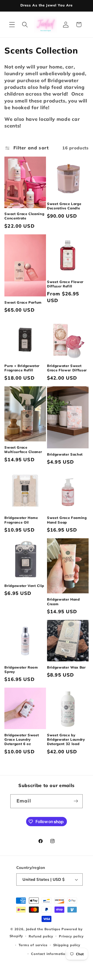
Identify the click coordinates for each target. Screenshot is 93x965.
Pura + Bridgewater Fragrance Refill (22, 368)
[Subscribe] (75, 801)
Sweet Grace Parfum (23, 302)
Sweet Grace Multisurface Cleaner (23, 449)
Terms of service (33, 945)
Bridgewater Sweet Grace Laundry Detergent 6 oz (21, 739)
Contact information (49, 954)
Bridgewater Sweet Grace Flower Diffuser (67, 368)
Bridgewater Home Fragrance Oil (21, 520)
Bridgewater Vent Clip (24, 586)
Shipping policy (66, 945)
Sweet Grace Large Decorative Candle (64, 206)
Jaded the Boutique (43, 929)
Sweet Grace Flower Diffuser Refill (65, 284)
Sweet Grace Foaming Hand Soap (67, 520)
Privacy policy (71, 936)
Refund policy (41, 936)
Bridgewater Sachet (65, 454)
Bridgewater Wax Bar (66, 667)
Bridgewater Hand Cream (63, 601)
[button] (12, 24)
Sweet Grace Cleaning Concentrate (24, 216)
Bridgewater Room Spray (21, 669)
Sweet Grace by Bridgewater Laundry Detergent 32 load (66, 739)
